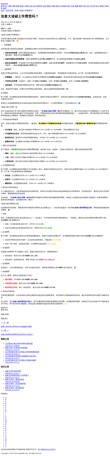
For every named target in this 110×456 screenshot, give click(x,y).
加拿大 (22, 6)
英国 (13, 6)
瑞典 (53, 6)
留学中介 (4, 6)
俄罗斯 (39, 6)
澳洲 (17, 6)
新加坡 (64, 6)
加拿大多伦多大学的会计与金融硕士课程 (16, 326)
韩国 (27, 6)
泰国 (4, 8)
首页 (2, 10)
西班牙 (102, 6)
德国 (80, 6)
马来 (72, 6)
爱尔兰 (58, 6)
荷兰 (68, 6)
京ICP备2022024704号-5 (47, 449)
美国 (10, 6)
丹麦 (84, 6)
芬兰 (88, 6)
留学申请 (4, 4)
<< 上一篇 (5, 322)
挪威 (76, 6)
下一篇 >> (5, 330)
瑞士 (97, 6)
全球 (35, 6)
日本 (31, 6)
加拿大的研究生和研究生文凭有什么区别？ (17, 334)
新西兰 (49, 6)
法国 (44, 6)
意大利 (92, 6)
